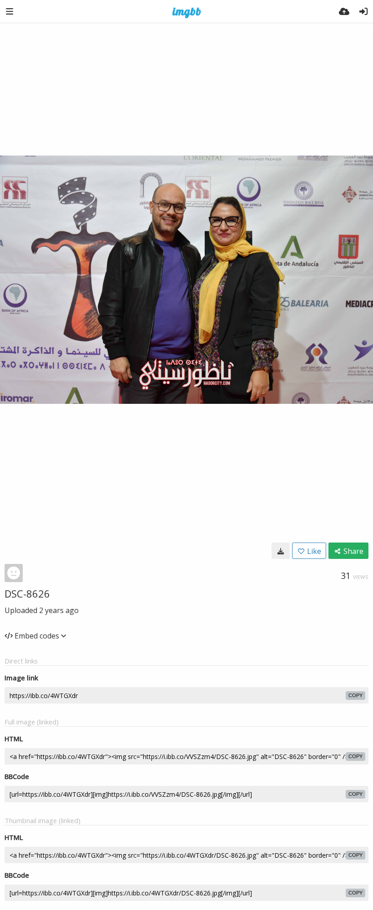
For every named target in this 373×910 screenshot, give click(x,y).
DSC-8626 (27, 593)
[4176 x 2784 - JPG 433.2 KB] (281, 551)
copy (355, 695)
